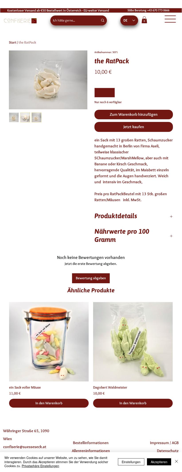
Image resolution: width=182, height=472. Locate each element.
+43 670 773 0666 (158, 10)
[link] (144, 19)
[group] (91, 355)
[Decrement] (98, 92)
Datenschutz (168, 450)
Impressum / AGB (164, 442)
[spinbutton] (104, 92)
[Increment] (110, 92)
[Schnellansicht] (49, 341)
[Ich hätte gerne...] (102, 20)
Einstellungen (131, 462)
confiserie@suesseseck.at (24, 446)
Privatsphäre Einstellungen (40, 466)
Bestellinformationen (91, 442)
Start (12, 42)
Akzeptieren (159, 462)
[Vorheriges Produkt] (2, 341)
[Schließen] (176, 462)
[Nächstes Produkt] (179, 341)
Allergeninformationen (91, 450)
